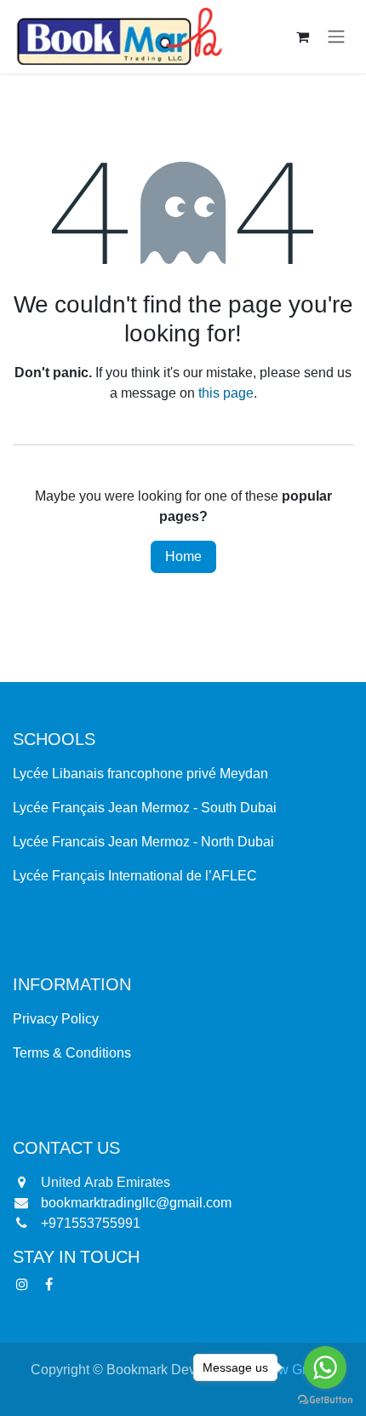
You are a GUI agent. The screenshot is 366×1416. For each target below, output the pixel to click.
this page (226, 393)
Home (183, 557)
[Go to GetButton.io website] (325, 1399)
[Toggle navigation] (336, 37)
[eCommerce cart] (302, 37)
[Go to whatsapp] (325, 1367)
